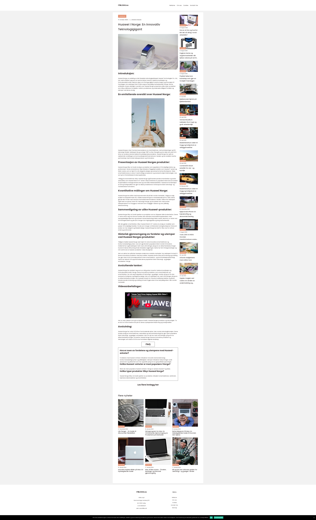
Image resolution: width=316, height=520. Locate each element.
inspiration (182, 25)
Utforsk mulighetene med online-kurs (187, 259)
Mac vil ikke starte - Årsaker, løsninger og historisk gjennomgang (155, 471)
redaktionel (122, 16)
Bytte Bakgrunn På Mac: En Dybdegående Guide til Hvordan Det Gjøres (184, 433)
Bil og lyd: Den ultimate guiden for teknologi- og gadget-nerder (184, 470)
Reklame (172, 5)
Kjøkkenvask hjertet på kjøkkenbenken (188, 100)
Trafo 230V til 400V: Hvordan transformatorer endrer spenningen (188, 237)
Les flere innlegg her (148, 384)
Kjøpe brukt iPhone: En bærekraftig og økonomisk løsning (188, 214)
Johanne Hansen (136, 19)
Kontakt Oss (194, 5)
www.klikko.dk (143, 508)
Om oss (179, 5)
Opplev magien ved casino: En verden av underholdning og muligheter (187, 280)
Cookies (185, 5)
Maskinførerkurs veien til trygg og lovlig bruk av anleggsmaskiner (189, 145)
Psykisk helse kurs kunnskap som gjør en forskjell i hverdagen (188, 78)
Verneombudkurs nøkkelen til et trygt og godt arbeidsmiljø (188, 122)
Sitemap (174, 508)
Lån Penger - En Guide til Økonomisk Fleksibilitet (127, 432)
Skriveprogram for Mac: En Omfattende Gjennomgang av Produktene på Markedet (156, 433)
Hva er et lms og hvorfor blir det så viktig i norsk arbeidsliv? (189, 32)
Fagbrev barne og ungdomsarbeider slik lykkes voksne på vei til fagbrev (188, 55)
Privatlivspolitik (219, 517)
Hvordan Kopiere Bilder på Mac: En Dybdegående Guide (130, 470)
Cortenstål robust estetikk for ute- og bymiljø (187, 168)
